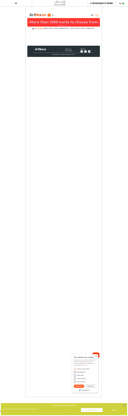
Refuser (114, 410)
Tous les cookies (92, 410)
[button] (124, 405)
